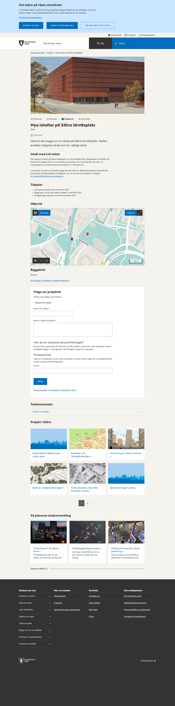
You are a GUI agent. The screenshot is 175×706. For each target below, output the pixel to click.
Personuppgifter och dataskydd (137, 610)
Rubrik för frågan (42, 308)
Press (91, 617)
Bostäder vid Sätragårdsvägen (80, 455)
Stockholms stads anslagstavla (67, 610)
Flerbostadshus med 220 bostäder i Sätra (84, 489)
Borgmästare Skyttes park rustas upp (46, 455)
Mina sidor (93, 610)
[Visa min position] (35, 260)
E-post (36, 365)
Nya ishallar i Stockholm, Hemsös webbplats (49, 281)
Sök (102, 43)
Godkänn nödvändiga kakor (62, 25)
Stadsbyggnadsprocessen (86, 548)
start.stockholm (147, 661)
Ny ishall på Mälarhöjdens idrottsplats (46, 176)
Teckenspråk (116, 35)
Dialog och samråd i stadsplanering (125, 550)
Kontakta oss (94, 596)
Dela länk (38, 135)
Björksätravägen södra (122, 487)
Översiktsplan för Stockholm (46, 550)
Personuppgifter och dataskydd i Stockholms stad (54, 390)
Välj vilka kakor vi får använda (97, 25)
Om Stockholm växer (132, 596)
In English (131, 35)
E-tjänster (58, 603)
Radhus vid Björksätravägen (47, 487)
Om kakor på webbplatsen (30, 18)
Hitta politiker (94, 603)
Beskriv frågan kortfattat (45, 320)
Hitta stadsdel (59, 596)
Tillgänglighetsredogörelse (135, 603)
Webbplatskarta (148, 35)
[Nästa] (94, 503)
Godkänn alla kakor (31, 25)
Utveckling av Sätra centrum (125, 453)
